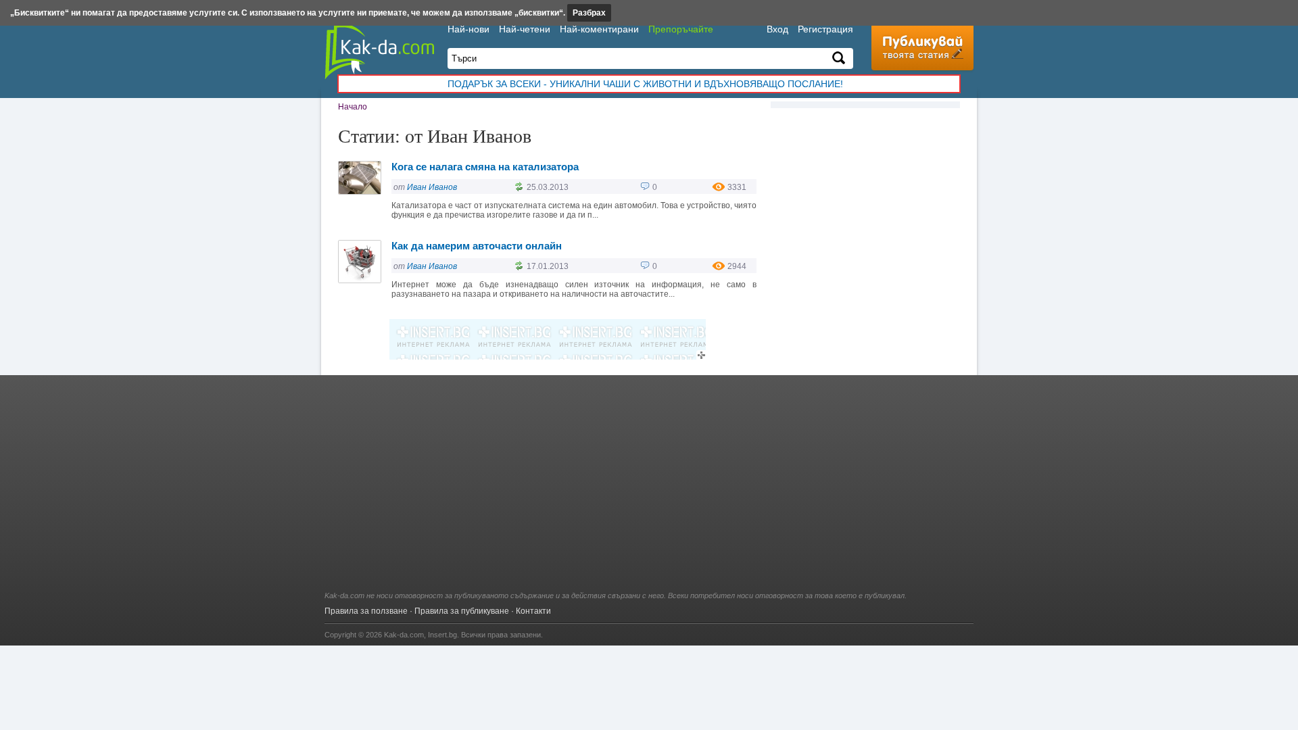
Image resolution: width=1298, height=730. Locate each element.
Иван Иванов (432, 187)
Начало (352, 107)
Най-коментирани (599, 29)
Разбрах (589, 13)
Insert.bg (442, 635)
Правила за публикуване (461, 611)
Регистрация (825, 29)
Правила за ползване (366, 611)
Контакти (533, 611)
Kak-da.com (404, 635)
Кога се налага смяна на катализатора (485, 166)
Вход (777, 29)
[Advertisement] (649, 490)
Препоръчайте (680, 29)
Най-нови (468, 29)
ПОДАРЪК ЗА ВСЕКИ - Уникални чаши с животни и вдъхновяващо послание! (645, 83)
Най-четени (524, 29)
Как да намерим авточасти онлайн (476, 245)
